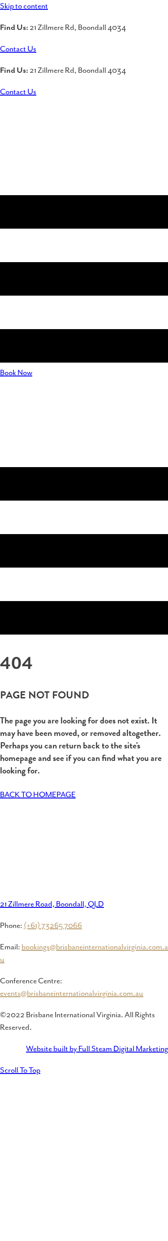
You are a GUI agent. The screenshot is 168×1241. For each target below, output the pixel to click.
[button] (20, 1070)
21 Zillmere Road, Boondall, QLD (52, 904)
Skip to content (24, 6)
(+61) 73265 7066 (53, 925)
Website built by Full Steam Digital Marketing (97, 1049)
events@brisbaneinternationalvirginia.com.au (71, 993)
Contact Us (18, 49)
